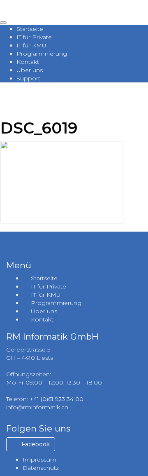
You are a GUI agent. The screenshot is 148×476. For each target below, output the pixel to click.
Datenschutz (41, 467)
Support (28, 78)
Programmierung (41, 53)
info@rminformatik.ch (37, 407)
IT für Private (34, 37)
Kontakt (27, 62)
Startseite (29, 29)
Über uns (29, 70)
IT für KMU (31, 45)
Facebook (35, 444)
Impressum (39, 459)
